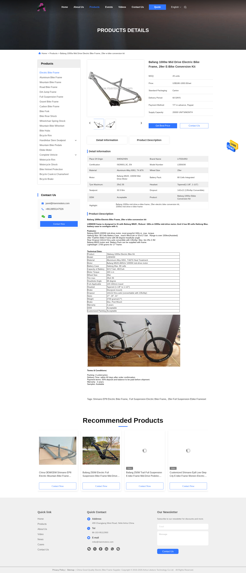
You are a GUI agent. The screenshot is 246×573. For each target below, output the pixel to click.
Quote (157, 7)
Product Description (149, 140)
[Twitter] (95, 550)
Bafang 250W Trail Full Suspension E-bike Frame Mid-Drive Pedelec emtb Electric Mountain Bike (144, 474)
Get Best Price (163, 125)
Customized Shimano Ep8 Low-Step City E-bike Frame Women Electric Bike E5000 (188, 474)
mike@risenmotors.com (102, 542)
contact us (168, 551)
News (40, 539)
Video (41, 534)
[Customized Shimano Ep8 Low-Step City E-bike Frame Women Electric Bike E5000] (188, 451)
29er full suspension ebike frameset (187, 399)
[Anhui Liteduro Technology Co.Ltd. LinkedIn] (106, 550)
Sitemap (70, 570)
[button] (43, 457)
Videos (122, 7)
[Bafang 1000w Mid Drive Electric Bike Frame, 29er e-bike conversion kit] (115, 88)
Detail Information (107, 140)
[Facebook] (101, 550)
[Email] (50, 216)
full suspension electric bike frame (147, 399)
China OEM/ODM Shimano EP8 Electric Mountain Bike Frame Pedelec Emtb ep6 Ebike (55, 474)
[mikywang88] (118, 550)
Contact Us (138, 7)
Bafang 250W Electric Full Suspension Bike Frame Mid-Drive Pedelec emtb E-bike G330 (100, 474)
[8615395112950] (112, 550)
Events (109, 7)
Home (65, 7)
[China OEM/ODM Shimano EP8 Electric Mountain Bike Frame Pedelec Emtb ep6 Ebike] (57, 451)
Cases (41, 544)
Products (95, 7)
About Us (79, 7)
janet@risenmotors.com (57, 203)
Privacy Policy (58, 570)
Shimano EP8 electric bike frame (110, 399)
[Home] (41, 7)
